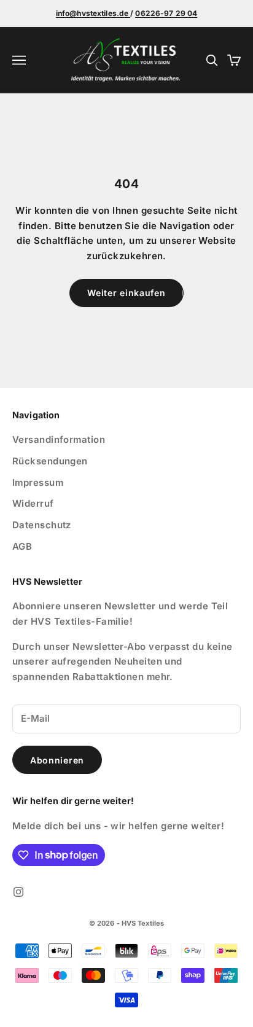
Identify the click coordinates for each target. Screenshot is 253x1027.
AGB (22, 546)
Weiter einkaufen (126, 292)
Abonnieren (57, 760)
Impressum (37, 482)
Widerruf (33, 503)
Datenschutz (41, 525)
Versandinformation (58, 439)
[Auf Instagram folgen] (18, 892)
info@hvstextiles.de (93, 13)
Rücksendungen (50, 461)
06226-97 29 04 (166, 13)
